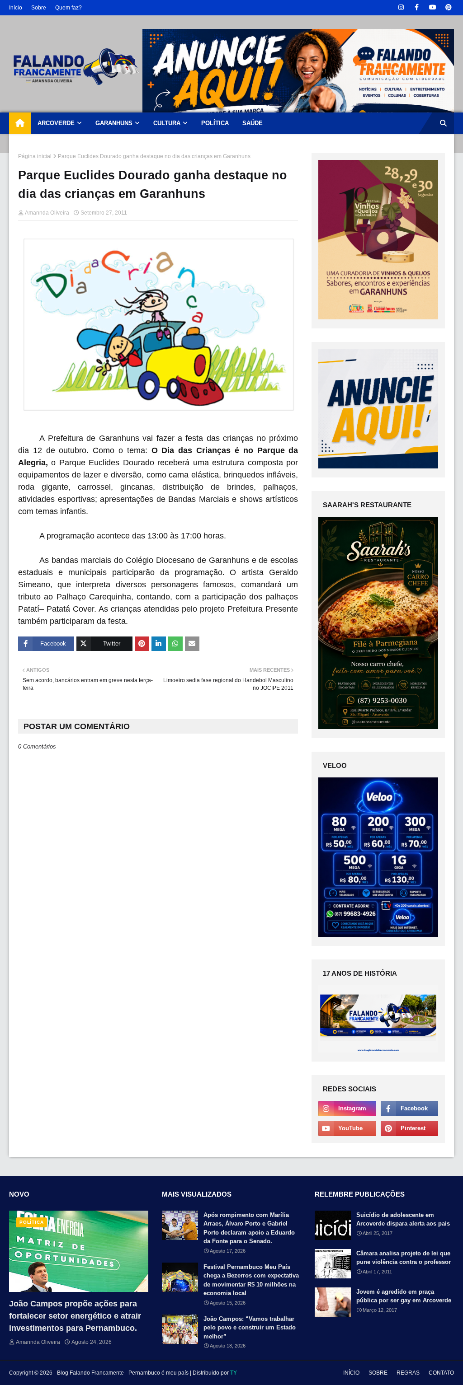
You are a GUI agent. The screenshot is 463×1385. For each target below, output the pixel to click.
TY (233, 1373)
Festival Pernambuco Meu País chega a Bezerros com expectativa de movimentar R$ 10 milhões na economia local (251, 1280)
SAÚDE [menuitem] (252, 123)
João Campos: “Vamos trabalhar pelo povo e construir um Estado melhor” (249, 1327)
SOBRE (378, 1373)
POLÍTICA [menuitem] (215, 123)
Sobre (38, 8)
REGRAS (408, 1373)
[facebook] (416, 7)
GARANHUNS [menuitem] (113, 123)
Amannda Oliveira (47, 213)
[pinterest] (448, 7)
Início (15, 8)
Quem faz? (68, 8)
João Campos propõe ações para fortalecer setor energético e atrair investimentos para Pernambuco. (75, 1316)
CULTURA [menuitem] (166, 123)
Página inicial (35, 156)
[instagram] (400, 7)
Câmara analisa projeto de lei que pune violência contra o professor (403, 1258)
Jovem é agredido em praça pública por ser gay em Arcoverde (403, 1296)
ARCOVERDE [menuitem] (56, 123)
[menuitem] (20, 123)
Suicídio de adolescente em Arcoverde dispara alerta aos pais (403, 1219)
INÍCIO (351, 1373)
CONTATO (441, 1373)
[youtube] (432, 7)
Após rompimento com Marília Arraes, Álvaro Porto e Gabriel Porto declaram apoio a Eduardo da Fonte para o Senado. (249, 1228)
